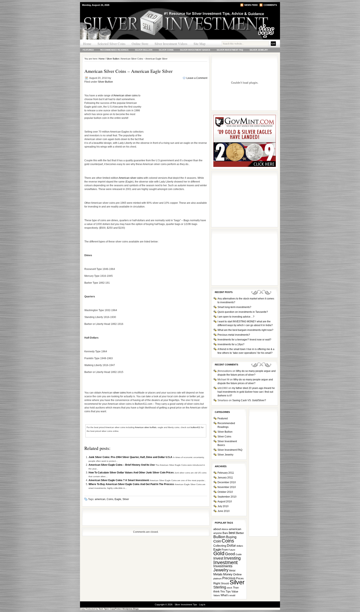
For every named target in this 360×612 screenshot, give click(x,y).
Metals (217, 574)
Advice (224, 529)
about (217, 529)
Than (236, 587)
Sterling (219, 587)
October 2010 (225, 491)
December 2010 (227, 482)
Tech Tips (103, 609)
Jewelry (221, 569)
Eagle (118, 499)
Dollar (231, 545)
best (232, 533)
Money (227, 574)
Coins (110, 499)
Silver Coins (166, 50)
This (222, 591)
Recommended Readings (114, 50)
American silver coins (126, 95)
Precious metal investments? (234, 334)
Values (216, 595)
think (216, 591)
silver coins (119, 392)
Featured (88, 50)
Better (240, 533)
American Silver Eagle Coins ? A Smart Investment (119, 480)
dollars (239, 546)
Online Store (140, 43)
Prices (240, 578)
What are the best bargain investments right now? (245, 330)
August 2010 (225, 501)
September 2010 (227, 496)
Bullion (219, 537)
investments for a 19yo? (231, 344)
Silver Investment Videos (171, 43)
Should (225, 583)
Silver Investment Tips (130, 16)
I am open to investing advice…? (236, 316)
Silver (125, 499)
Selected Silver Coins (111, 43)
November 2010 (227, 487)
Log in (202, 604)
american (100, 499)
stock (229, 587)
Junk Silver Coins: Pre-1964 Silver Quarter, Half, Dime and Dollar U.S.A (131, 457)
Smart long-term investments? (234, 307)
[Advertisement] (175, 113)
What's (225, 595)
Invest (218, 558)
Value (234, 591)
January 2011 (225, 477)
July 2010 (223, 506)
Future (232, 550)
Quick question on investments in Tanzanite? (243, 311)
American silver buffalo (145, 427)
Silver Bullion (143, 50)
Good (230, 553)
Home (87, 43)
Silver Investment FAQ (230, 50)
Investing (232, 558)
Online (237, 574)
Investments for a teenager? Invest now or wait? (244, 339)
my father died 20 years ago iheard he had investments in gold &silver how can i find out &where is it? (246, 392)
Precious (228, 578)
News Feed (251, 5)
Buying (231, 537)
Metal (232, 570)
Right (216, 583)
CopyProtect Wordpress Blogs (124, 609)
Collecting (219, 545)
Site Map (199, 43)
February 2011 (226, 472)
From (225, 549)
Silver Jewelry (259, 50)
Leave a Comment (196, 78)
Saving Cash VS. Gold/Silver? (249, 400)
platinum (217, 578)
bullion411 (195, 427)
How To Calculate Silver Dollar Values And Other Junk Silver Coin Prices (131, 472)
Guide (239, 554)
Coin (217, 541)
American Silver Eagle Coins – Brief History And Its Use (122, 464)
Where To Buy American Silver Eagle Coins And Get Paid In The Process (132, 484)
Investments (222, 566)
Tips (228, 591)
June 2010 (224, 511)
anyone (217, 533)
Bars (225, 533)
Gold (218, 553)
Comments (270, 5)
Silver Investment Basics (195, 50)
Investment (225, 562)
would (232, 595)
